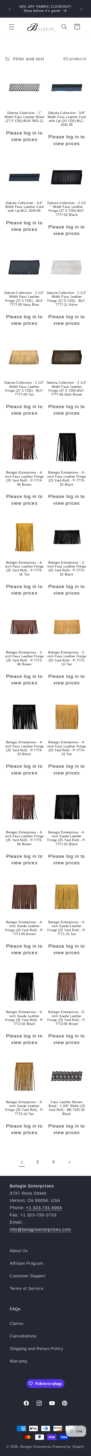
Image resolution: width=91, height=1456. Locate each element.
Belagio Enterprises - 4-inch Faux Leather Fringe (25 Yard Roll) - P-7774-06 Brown (24, 478)
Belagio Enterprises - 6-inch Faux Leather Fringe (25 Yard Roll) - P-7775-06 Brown (24, 838)
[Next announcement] (81, 9)
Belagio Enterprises (36, 1447)
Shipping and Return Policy (36, 1348)
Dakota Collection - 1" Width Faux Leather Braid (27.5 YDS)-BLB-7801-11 (24, 117)
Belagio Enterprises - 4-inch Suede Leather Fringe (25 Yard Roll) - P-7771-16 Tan (66, 928)
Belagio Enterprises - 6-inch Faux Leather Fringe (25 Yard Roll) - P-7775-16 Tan (24, 568)
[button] (11, 26)
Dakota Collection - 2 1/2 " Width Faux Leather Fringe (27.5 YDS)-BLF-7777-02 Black (66, 209)
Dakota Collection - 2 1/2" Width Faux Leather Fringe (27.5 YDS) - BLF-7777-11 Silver (67, 298)
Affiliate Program (26, 1263)
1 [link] (22, 1162)
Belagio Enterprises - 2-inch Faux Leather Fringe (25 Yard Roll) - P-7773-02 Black (66, 568)
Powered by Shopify (68, 1447)
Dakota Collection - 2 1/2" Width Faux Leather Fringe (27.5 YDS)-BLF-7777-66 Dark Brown (67, 388)
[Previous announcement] (9, 9)
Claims (16, 1323)
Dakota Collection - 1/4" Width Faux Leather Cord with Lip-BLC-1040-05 (24, 207)
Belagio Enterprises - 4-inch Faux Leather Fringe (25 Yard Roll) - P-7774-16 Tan (66, 748)
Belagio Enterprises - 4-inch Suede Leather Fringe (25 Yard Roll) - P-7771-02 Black (66, 838)
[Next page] (69, 1162)
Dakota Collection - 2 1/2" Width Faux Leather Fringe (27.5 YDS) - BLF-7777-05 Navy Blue (24, 298)
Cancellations (23, 1336)
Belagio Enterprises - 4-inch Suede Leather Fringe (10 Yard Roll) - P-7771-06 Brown (24, 928)
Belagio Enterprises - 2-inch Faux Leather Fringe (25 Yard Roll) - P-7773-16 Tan (66, 658)
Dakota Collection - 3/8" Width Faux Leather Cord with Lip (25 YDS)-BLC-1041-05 (67, 119)
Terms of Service (26, 1288)
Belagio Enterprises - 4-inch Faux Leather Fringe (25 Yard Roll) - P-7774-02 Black (24, 748)
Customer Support (28, 1276)
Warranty (19, 1361)
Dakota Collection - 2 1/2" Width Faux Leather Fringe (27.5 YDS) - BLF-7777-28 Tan (24, 388)
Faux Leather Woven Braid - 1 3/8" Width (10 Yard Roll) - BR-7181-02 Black (67, 1108)
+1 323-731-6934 (44, 1207)
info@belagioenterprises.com (40, 1229)
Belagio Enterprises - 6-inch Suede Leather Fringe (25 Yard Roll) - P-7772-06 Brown (66, 1018)
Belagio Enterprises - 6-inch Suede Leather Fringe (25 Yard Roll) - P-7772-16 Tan (24, 1108)
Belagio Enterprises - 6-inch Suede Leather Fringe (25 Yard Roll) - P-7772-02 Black (24, 1018)
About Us (19, 1251)
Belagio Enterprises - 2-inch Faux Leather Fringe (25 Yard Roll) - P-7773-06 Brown (24, 658)
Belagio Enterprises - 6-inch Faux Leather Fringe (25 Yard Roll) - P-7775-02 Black (66, 478)
